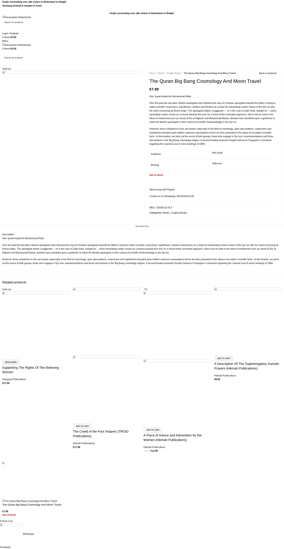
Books (161, 73)
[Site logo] (16, 17)
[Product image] (107, 389)
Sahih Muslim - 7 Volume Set (159, 475)
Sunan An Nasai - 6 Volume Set (160, 497)
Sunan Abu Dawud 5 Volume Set (161, 486)
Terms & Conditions (83, 469)
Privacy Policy (80, 486)
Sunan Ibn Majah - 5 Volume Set (161, 491)
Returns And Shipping (84, 480)
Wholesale (78, 491)
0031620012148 (185, 196)
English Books (174, 73)
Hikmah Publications (84, 443)
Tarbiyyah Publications (14, 379)
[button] (82, 426)
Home (152, 73)
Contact (77, 475)
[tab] (142, 226)
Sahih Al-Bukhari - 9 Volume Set (161, 469)
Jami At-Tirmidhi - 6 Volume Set (160, 480)
